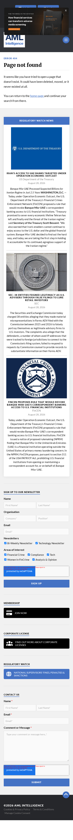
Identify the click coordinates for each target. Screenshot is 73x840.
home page (37, 96)
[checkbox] (36, 543)
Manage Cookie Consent (17, 813)
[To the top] (66, 794)
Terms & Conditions (43, 809)
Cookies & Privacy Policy (17, 809)
